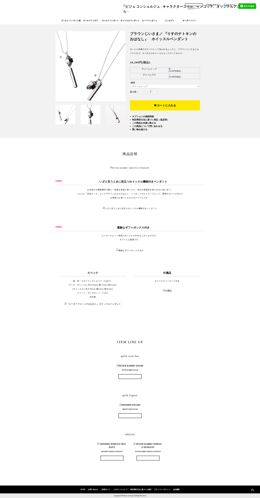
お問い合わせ (93, 489)
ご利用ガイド (105, 489)
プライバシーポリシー (162, 489)
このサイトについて (120, 489)
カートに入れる (166, 105)
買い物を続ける (139, 129)
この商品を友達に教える (144, 123)
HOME (82, 489)
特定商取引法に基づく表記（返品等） (150, 120)
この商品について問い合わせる (147, 126)
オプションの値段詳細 (143, 116)
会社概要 (176, 489)
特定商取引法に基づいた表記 (140, 489)
